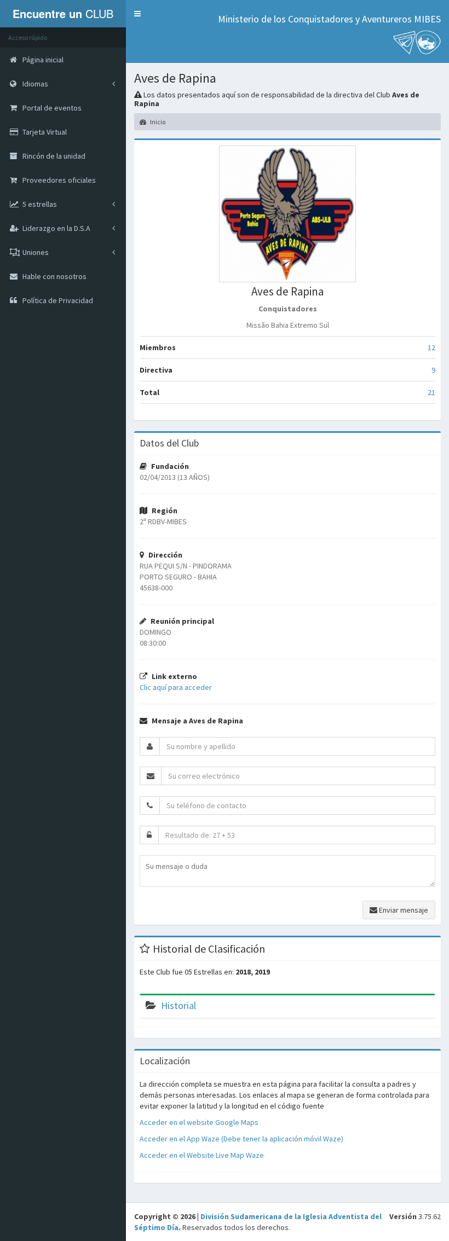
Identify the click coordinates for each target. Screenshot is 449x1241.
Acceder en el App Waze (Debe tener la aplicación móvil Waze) (241, 1139)
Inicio (157, 122)
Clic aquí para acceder (176, 687)
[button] (137, 13)
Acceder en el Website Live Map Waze (202, 1155)
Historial (178, 1005)
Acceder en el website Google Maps (199, 1122)
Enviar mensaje (402, 910)
